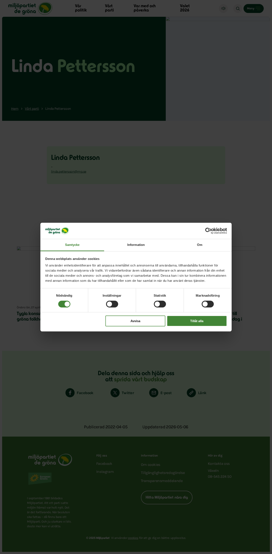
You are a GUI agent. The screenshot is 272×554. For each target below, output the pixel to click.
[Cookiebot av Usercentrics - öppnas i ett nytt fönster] (208, 231)
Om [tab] (199, 245)
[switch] (112, 304)
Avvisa (135, 321)
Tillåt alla (196, 321)
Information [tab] (136, 245)
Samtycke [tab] (72, 245)
